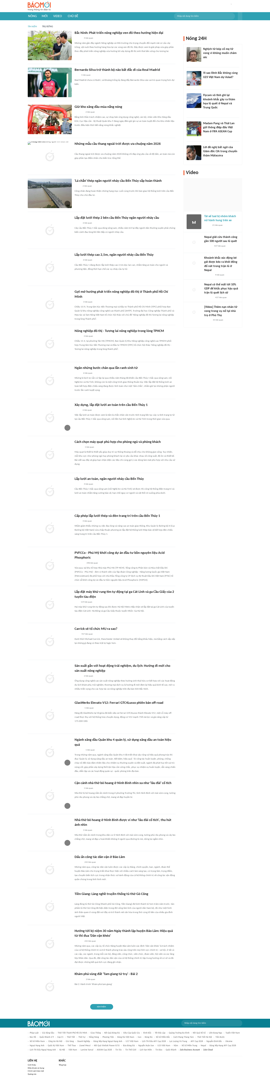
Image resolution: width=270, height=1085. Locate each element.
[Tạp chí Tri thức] (77, 75)
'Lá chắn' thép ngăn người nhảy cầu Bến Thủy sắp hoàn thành (118, 181)
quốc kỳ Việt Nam (56, 1046)
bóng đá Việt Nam (125, 1037)
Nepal (203, 1046)
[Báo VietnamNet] (78, 260)
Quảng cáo (32, 1074)
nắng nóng (94, 1037)
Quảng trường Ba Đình (179, 1033)
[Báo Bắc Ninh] (78, 38)
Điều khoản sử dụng (36, 1068)
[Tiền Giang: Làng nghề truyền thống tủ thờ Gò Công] (50, 906)
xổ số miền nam (37, 1041)
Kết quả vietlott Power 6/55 (107, 1046)
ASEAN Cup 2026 (104, 1050)
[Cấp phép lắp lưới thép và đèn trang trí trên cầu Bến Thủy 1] (50, 528)
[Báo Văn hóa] (78, 373)
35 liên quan (218, 320)
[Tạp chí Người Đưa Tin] (77, 186)
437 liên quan (220, 246)
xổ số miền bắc (163, 1037)
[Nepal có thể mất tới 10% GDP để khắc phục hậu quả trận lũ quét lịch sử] (194, 290)
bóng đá (148, 1037)
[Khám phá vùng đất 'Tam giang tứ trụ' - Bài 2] (50, 986)
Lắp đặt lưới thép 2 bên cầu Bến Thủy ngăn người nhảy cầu (117, 218)
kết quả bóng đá (112, 1033)
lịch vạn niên (146, 1050)
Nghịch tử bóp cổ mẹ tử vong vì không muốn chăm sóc (220, 53)
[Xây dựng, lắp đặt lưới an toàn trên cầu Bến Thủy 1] (50, 417)
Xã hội (62, 1050)
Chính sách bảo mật (36, 1071)
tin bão (158, 1050)
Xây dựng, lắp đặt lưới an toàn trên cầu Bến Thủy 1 (111, 405)
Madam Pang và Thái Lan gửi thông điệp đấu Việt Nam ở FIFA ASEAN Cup (219, 127)
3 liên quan (87, 302)
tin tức (118, 1050)
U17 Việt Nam (132, 1041)
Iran (139, 1037)
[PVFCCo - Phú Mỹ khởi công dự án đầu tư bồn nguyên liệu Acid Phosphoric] (50, 565)
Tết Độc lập (160, 1033)
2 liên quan (90, 112)
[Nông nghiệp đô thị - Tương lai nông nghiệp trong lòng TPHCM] (50, 343)
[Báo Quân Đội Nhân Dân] (79, 112)
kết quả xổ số (199, 1033)
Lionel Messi (85, 1046)
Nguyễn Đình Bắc (214, 1041)
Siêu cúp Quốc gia (131, 1033)
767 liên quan (87, 634)
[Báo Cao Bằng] (79, 979)
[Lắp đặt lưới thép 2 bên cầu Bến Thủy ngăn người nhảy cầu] (50, 230)
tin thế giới (130, 1050)
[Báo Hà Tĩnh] (79, 447)
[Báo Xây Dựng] (79, 899)
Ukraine (228, 1041)
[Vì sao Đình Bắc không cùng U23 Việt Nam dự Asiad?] (194, 78)
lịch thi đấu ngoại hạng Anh (43, 1050)
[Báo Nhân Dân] (78, 302)
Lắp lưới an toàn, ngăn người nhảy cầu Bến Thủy (109, 479)
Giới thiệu (32, 1065)
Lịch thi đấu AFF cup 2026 (154, 1041)
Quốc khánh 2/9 (46, 1037)
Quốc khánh (171, 1050)
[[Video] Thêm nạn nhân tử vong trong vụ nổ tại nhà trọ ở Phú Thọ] (194, 312)
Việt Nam (73, 1050)
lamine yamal (87, 1050)
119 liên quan (86, 602)
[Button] (240, 16)
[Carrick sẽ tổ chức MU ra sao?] (50, 641)
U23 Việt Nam (163, 1046)
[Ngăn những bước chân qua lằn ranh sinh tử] (50, 380)
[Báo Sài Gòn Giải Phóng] (78, 336)
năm (176, 1046)
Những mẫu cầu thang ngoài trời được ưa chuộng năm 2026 (118, 144)
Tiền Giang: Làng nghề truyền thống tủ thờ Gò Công (111, 894)
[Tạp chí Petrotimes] (79, 563)
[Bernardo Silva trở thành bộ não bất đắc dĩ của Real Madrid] (50, 82)
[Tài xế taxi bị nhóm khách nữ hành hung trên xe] (194, 221)
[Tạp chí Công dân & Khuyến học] (78, 223)
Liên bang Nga (215, 1033)
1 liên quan (89, 447)
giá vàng (70, 1041)
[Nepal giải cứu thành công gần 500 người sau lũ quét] (194, 242)
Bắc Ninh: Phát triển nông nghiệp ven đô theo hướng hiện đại (119, 33)
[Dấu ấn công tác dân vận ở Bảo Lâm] (50, 869)
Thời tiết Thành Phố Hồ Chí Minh (72, 1033)
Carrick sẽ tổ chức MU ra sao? (96, 629)
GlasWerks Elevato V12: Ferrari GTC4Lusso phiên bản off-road (119, 703)
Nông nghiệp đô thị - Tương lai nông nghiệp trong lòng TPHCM (119, 331)
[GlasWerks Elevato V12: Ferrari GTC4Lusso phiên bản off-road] (50, 715)
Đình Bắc (147, 1033)
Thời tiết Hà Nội (204, 1037)
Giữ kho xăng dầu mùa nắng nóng (98, 107)
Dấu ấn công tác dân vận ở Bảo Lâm (100, 857)
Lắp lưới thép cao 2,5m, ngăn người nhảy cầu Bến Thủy (114, 255)
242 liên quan (90, 862)
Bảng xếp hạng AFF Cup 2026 (223, 1046)
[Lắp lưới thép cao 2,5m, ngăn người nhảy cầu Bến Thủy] (50, 267)
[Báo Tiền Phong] (206, 62)
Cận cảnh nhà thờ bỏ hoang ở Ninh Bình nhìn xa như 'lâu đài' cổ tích (123, 783)
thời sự (81, 1037)
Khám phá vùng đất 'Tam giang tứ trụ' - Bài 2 (106, 974)
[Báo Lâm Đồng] (78, 708)
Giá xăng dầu (48, 1033)
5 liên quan (86, 75)
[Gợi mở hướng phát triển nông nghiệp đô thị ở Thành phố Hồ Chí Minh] (50, 304)
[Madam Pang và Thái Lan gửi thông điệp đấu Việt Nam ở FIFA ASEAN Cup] (194, 128)
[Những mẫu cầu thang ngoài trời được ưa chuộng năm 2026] (50, 156)
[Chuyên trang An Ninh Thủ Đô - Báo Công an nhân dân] (77, 602)
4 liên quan (88, 38)
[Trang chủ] (39, 6)
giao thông (96, 1033)
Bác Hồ (33, 1037)
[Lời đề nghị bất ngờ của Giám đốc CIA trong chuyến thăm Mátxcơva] (194, 152)
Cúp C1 (60, 1037)
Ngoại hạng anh (37, 1046)
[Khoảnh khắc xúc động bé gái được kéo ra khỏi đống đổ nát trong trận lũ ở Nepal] (194, 263)
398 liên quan (92, 563)
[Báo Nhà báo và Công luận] (207, 112)
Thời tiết (71, 1037)
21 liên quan (217, 225)
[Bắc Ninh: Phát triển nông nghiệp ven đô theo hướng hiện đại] (50, 45)
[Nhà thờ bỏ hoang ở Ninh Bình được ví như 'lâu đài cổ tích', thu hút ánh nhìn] (50, 832)
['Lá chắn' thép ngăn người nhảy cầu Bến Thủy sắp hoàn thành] (50, 193)
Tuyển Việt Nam (233, 1033)
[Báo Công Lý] (77, 521)
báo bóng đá (129, 1046)
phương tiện (108, 1037)
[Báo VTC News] (79, 149)
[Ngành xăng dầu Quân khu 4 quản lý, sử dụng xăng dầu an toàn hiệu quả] (50, 752)
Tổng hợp (62, 1065)
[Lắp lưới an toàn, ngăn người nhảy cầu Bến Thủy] (50, 491)
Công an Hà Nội (55, 1041)
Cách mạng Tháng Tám (183, 1037)
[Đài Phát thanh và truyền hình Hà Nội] (208, 246)
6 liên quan (87, 223)
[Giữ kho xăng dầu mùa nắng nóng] (50, 119)
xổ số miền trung (189, 1046)
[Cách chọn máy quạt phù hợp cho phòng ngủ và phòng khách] (50, 454)
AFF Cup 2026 (197, 1041)
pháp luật (34, 1033)
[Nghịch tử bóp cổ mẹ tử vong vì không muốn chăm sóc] (194, 54)
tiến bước (220, 1037)
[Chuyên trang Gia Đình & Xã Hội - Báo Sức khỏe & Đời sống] (78, 484)
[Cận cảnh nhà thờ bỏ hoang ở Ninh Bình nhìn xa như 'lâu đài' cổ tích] (50, 795)
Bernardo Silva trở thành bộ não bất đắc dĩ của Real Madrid (117, 70)
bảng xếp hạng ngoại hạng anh (107, 1041)
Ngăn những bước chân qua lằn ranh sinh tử (106, 368)
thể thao (72, 1046)
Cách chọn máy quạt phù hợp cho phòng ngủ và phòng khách (118, 442)
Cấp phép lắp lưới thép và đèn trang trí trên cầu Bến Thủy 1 (117, 516)
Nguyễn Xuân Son (146, 1046)
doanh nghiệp (83, 1041)
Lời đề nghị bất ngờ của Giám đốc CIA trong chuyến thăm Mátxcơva (220, 151)
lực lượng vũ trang (178, 1041)
